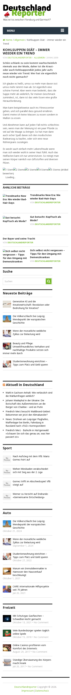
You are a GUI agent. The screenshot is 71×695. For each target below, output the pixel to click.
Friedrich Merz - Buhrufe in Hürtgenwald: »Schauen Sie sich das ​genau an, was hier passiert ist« (28, 433)
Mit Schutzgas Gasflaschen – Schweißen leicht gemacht (28, 617)
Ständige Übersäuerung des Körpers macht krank (32, 661)
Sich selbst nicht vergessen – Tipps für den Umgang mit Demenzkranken (47, 254)
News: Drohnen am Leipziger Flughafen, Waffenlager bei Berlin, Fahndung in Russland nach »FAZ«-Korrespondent (27, 422)
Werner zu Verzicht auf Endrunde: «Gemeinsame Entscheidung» (30, 495)
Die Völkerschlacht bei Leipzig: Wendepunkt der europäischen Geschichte (29, 319)
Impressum (27, 690)
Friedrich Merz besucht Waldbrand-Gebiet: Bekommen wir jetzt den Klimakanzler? (28, 413)
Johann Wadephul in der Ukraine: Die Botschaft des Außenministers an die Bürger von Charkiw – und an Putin (26, 404)
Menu (11, 30)
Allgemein (19, 39)
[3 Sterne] (31, 170)
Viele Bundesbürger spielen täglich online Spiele (31, 632)
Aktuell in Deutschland (25, 384)
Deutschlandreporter (20, 57)
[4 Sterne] (42, 170)
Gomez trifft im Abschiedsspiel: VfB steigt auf (32, 483)
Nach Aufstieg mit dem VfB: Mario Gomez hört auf (31, 458)
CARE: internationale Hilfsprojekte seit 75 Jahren (31, 588)
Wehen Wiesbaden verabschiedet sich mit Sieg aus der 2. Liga (30, 470)
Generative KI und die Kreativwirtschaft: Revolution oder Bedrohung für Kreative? (31, 305)
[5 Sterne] (54, 170)
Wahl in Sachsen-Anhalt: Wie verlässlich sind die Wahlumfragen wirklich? (29, 394)
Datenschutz (42, 690)
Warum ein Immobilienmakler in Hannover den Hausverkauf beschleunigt (30, 572)
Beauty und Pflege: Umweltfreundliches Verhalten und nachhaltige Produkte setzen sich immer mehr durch (26, 348)
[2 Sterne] (19, 170)
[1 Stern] (8, 170)
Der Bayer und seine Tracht (19, 238)
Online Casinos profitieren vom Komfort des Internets (29, 647)
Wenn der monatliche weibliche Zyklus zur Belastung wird (29, 332)
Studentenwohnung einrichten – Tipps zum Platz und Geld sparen (30, 363)
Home (8, 39)
